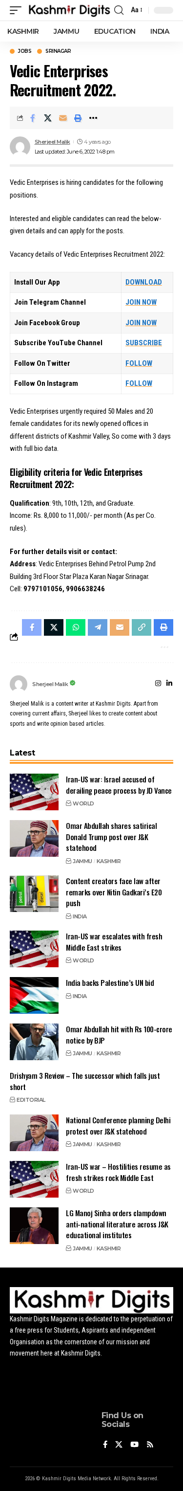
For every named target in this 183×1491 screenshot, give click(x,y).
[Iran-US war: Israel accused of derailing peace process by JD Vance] (34, 792)
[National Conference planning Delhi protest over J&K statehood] (34, 1132)
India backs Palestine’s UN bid (110, 982)
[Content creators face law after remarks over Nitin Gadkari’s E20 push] (34, 893)
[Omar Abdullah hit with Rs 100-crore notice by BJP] (34, 1042)
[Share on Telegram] (97, 627)
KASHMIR (109, 861)
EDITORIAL (31, 1099)
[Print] (78, 118)
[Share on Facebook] (33, 118)
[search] (119, 10)
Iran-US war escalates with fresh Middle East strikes (114, 942)
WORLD (83, 803)
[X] (119, 1445)
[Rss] (150, 1445)
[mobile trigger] (18, 10)
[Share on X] (48, 118)
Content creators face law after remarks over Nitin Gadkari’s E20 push (114, 891)
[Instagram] (158, 684)
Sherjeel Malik (52, 141)
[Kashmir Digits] (69, 10)
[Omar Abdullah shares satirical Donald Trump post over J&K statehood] (34, 838)
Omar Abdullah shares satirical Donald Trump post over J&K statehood (111, 836)
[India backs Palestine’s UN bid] (34, 995)
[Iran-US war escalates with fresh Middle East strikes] (34, 949)
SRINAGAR (58, 51)
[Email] (63, 118)
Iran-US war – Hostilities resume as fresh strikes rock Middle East (118, 1172)
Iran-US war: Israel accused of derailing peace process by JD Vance (119, 785)
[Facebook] (105, 1445)
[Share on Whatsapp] (75, 627)
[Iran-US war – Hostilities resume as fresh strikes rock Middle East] (34, 1179)
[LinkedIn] (169, 684)
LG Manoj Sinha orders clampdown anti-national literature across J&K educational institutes (117, 1223)
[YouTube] (134, 1445)
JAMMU (82, 861)
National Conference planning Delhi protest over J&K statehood (118, 1125)
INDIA (80, 916)
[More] (93, 118)
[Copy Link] (141, 627)
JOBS (24, 51)
